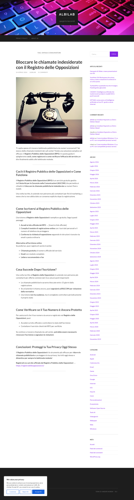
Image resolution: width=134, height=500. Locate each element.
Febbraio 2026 (95, 187)
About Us (34, 38)
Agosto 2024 (94, 261)
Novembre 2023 (95, 298)
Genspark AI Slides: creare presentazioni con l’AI (103, 72)
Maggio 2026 (94, 174)
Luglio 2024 (94, 265)
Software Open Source (97, 408)
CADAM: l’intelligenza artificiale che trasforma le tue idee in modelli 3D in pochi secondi (102, 94)
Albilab (67, 14)
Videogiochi (94, 416)
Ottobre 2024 (94, 252)
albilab (33, 72)
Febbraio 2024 (95, 285)
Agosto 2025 (94, 211)
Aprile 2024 (94, 277)
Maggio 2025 (94, 224)
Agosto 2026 (94, 162)
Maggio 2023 (94, 306)
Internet (93, 383)
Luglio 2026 (94, 166)
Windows (93, 429)
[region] (25, 486)
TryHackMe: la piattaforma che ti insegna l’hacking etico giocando (103, 87)
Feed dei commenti (96, 452)
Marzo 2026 (94, 183)
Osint (92, 396)
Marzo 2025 (94, 232)
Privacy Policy (21, 38)
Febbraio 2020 (95, 331)
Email (92, 367)
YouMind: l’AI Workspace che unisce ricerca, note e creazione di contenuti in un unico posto (103, 79)
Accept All (38, 492)
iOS (91, 388)
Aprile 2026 (94, 178)
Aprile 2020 (94, 323)
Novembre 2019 (95, 339)
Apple (92, 359)
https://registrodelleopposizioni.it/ (30, 365)
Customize (13, 492)
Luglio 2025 (94, 215)
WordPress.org (95, 457)
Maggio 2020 (94, 318)
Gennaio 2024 (95, 290)
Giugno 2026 (94, 170)
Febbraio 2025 (95, 236)
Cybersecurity (94, 363)
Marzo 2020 (94, 327)
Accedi (92, 444)
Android (93, 355)
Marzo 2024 (94, 281)
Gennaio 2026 (95, 191)
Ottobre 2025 (94, 203)
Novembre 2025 (95, 199)
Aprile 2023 (94, 310)
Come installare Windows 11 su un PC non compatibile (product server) (104, 139)
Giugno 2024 (94, 269)
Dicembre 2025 (95, 195)
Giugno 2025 (94, 220)
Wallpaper (93, 420)
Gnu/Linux (93, 375)
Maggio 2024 (94, 273)
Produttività (94, 404)
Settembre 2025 (95, 207)
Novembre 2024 (95, 248)
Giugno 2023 (94, 302)
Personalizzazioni (96, 400)
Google (92, 379)
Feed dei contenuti (96, 448)
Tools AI (92, 412)
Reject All (25, 492)
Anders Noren (107, 491)
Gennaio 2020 (95, 335)
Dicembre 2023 (95, 294)
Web (91, 425)
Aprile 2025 (94, 228)
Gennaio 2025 (95, 240)
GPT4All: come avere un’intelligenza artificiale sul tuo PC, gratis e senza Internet (102, 102)
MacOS (92, 392)
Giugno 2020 (94, 314)
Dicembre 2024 (95, 244)
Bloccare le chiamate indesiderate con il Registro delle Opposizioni (49, 64)
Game (92, 371)
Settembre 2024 (95, 257)
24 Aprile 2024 (21, 72)
